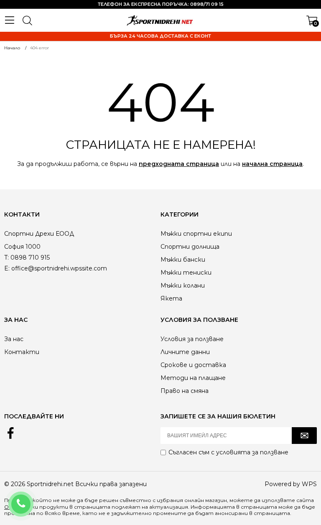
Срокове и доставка (193, 365)
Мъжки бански (182, 259)
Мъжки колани (182, 285)
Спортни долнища (189, 246)
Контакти (21, 352)
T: (6, 257)
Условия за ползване (192, 339)
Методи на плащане (193, 378)
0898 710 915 (32, 498)
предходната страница (179, 164)
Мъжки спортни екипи (196, 233)
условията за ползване (252, 452)
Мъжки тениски (185, 272)
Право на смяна (184, 391)
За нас (13, 339)
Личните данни (185, 352)
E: (7, 268)
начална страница (272, 164)
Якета (171, 298)
